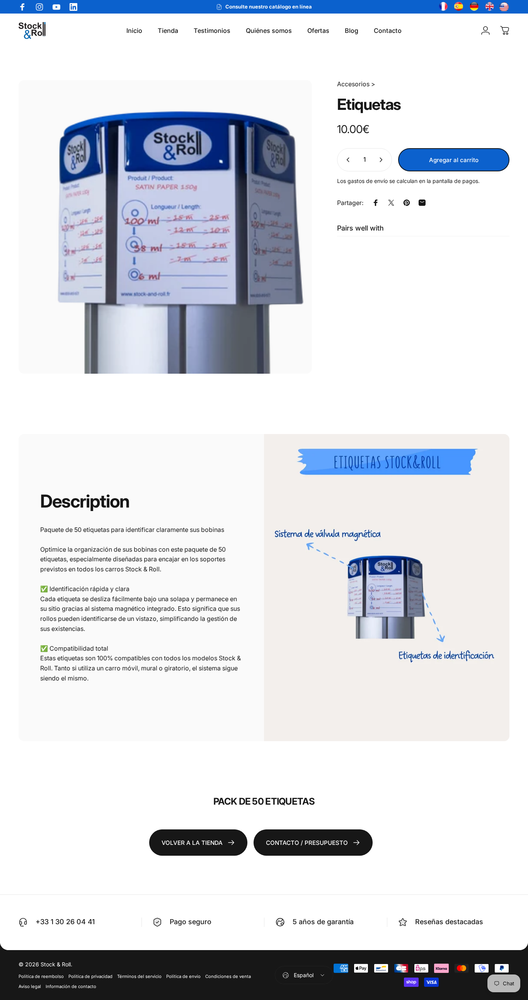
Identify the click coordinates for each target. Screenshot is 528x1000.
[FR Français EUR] (442, 7)
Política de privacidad (90, 976)
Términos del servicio (139, 976)
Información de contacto (71, 986)
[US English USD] (504, 7)
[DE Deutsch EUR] (473, 7)
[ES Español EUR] (457, 7)
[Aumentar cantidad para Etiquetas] (383, 160)
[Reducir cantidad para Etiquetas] (346, 160)
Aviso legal (30, 986)
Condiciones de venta (228, 976)
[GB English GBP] (488, 7)
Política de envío (183, 976)
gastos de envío (367, 181)
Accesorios (353, 84)
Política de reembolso (41, 976)
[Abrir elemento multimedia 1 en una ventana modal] (165, 227)
